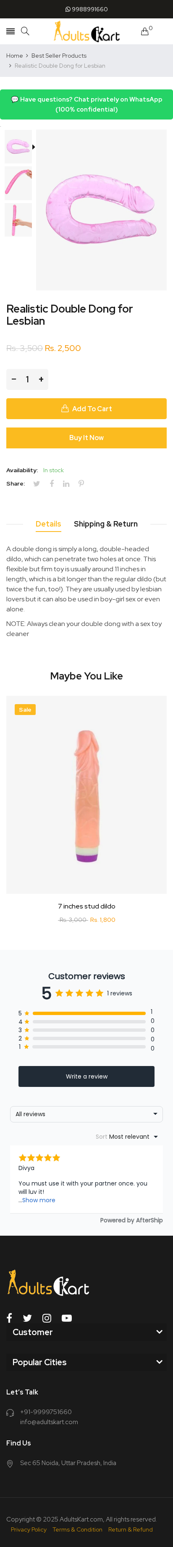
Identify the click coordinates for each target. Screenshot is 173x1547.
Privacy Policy (29, 1529)
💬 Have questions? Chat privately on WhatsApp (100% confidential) (87, 104)
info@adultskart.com (49, 1422)
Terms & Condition (77, 1529)
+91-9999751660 (46, 1412)
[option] (21, 148)
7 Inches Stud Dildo (86, 906)
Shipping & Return (106, 524)
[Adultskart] (87, 31)
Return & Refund (130, 1529)
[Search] (25, 31)
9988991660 (89, 9)
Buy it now (86, 437)
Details (48, 524)
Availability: (22, 470)
